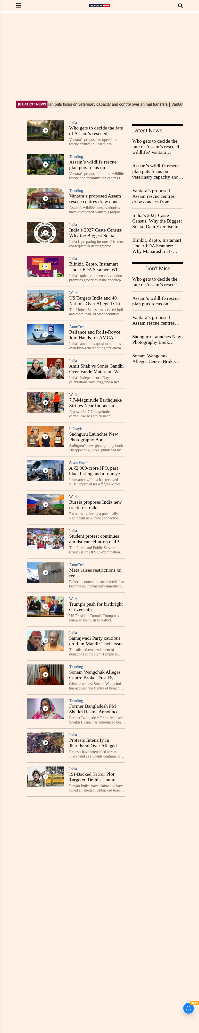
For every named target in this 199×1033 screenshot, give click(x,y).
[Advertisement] (99, 47)
